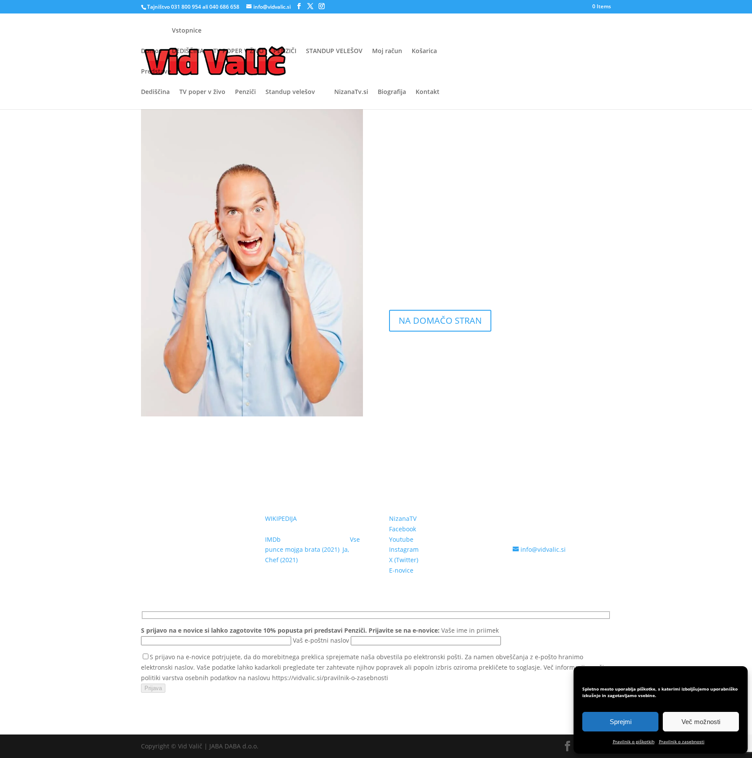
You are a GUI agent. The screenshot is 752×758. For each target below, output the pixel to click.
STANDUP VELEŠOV (334, 51)
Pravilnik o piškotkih (634, 741)
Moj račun (387, 51)
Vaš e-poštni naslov (322, 640)
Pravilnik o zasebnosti (682, 741)
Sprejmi (620, 721)
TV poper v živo (202, 92)
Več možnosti (701, 721)
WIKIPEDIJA (281, 518)
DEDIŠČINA (188, 51)
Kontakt (428, 92)
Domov (151, 51)
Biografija (392, 92)
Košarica (424, 51)
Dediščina (155, 92)
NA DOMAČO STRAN (440, 320)
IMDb (273, 539)
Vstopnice (186, 30)
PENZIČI (284, 51)
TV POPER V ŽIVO (238, 51)
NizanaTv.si (351, 92)
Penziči (245, 92)
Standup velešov (290, 92)
